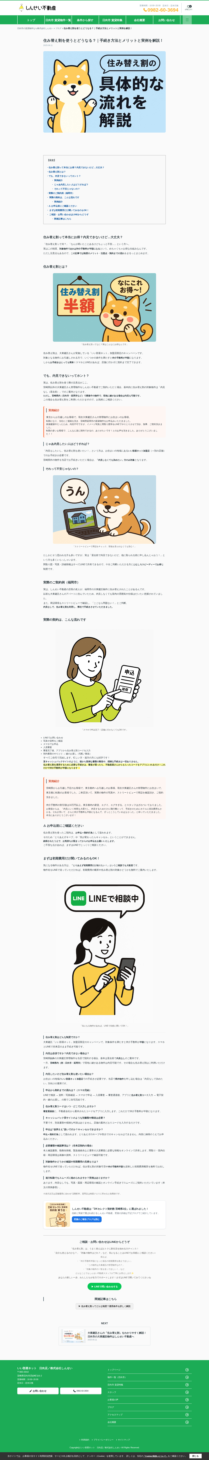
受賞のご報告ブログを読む (87, 1219)
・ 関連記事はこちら (61, 219)
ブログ (111, 1407)
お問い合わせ (166, 20)
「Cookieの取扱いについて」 (155, 1456)
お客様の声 (113, 1399)
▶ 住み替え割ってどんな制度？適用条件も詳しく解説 (104, 1306)
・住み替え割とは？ (56, 171)
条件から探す (85, 20)
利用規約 (85, 1440)
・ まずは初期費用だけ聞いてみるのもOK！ (68, 210)
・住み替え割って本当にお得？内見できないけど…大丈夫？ (75, 167)
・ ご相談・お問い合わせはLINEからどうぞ (67, 214)
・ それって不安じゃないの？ (65, 189)
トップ (31, 20)
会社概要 (139, 20)
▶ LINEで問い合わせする (104, 1286)
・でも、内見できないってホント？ (64, 176)
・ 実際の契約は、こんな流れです (63, 197)
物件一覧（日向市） (117, 1377)
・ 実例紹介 (57, 180)
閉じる (195, 1456)
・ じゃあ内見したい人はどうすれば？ (69, 184)
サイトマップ (124, 1440)
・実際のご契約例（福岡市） (60, 193)
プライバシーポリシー (104, 1440)
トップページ (114, 1370)
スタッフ (112, 1392)
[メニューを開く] (187, 20)
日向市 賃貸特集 (112, 20)
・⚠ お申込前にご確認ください (62, 206)
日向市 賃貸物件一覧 (58, 20)
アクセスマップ (115, 1414)
